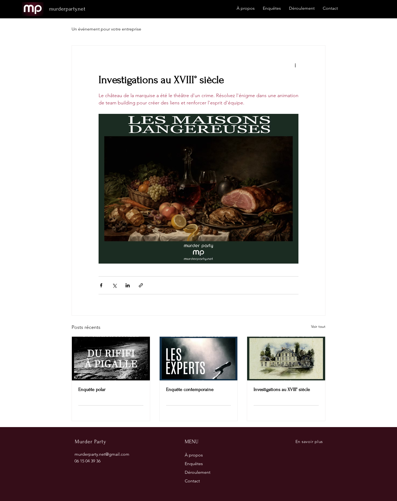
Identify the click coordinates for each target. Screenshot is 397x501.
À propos (194, 455)
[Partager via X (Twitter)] (114, 285)
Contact (192, 480)
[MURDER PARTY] (286, 358)
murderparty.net (67, 9)
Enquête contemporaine (190, 389)
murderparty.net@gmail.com (102, 454)
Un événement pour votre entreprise (106, 29)
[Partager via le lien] (140, 285)
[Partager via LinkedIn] (127, 285)
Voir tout (318, 326)
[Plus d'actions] (295, 65)
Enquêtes (194, 463)
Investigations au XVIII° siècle (282, 389)
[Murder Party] (111, 358)
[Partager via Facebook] (101, 285)
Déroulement (197, 472)
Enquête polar (92, 389)
